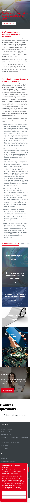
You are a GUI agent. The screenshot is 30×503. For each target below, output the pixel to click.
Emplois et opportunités (7, 461)
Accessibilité (4, 445)
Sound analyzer (5, 434)
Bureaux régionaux (6, 458)
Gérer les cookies (13, 497)
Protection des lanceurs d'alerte (10, 442)
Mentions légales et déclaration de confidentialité (14, 437)
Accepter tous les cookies (13, 493)
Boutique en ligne (6, 429)
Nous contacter (9, 23)
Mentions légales (5, 440)
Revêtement (6, 10)
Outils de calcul (5, 432)
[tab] (10, 244)
